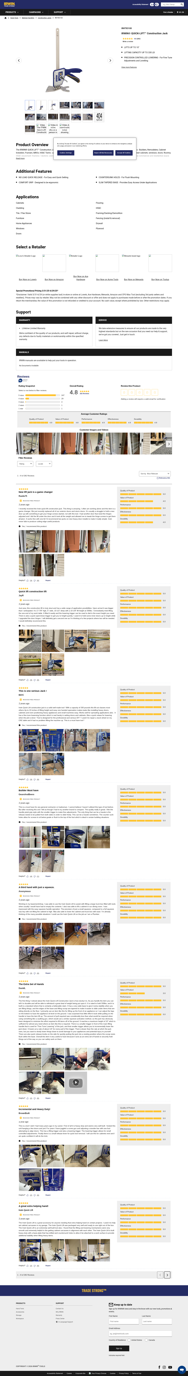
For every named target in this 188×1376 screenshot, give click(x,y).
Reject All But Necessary (103, 153)
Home (5, 18)
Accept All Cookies (124, 153)
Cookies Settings (66, 153)
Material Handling (28, 18)
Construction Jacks (44, 18)
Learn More (103, 340)
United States (136, 1340)
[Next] (110, 60)
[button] (159, 1367)
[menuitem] (12, 12)
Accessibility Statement (140, 4)
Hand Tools (14, 18)
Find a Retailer (168, 12)
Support (58, 12)
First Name (113, 1316)
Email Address (114, 1328)
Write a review (128, 41)
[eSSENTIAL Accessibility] (154, 4)
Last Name (146, 1316)
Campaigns (35, 12)
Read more (20, 158)
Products (10, 12)
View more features (129, 67)
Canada (152, 1340)
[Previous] (19, 60)
